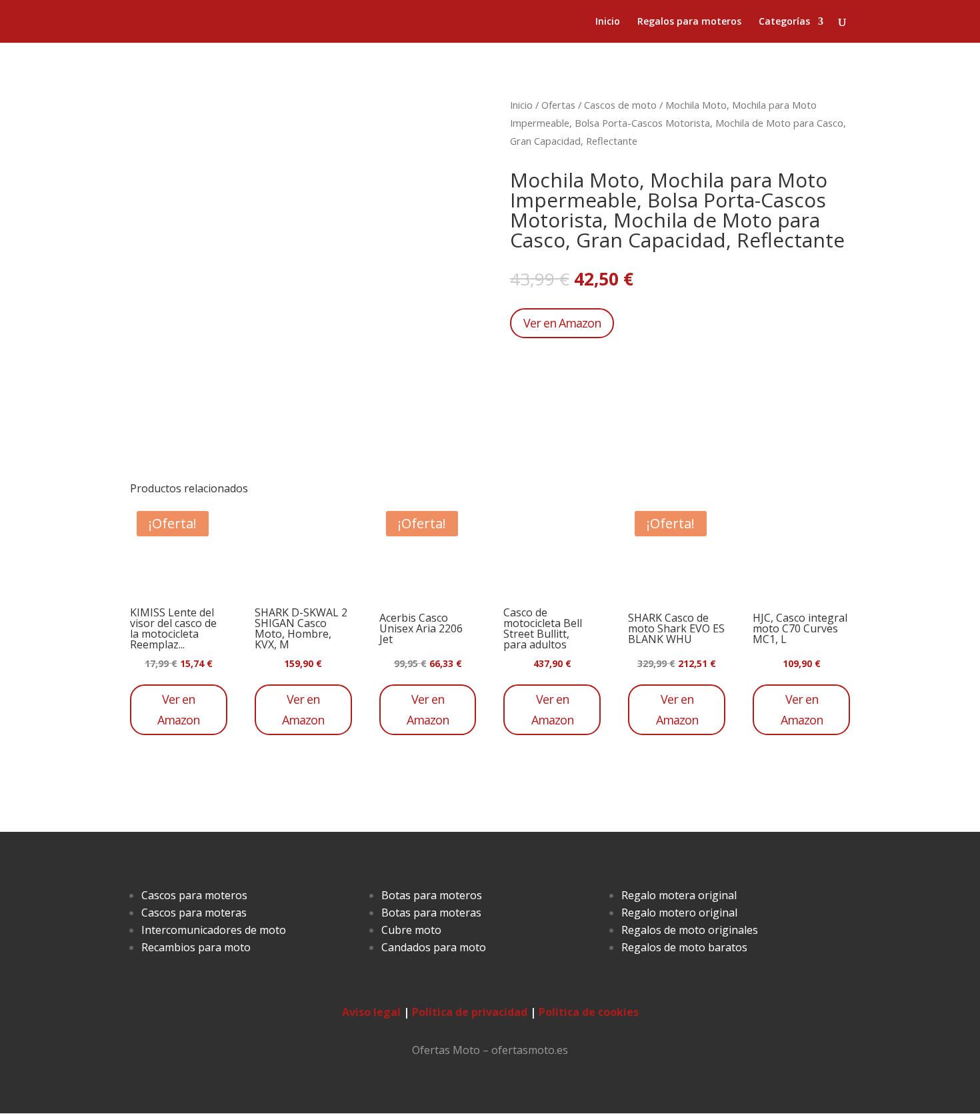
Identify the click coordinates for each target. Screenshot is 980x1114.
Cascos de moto (620, 104)
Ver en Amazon (562, 323)
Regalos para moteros (689, 22)
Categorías (784, 22)
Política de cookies (589, 1012)
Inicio (607, 22)
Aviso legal (371, 1012)
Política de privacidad (469, 1012)
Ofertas (558, 104)
